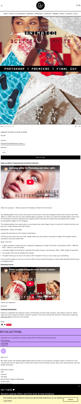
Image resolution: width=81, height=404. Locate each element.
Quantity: (4, 147)
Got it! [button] (70, 399)
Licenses (4, 374)
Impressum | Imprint (7, 369)
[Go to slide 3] (3, 126)
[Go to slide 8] (10, 126)
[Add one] (7, 151)
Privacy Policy (5, 381)
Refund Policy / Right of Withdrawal (12, 379)
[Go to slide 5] (6, 126)
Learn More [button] (7, 401)
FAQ (2, 372)
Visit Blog (4, 377)
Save (9, 325)
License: (3, 140)
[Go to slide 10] (13, 126)
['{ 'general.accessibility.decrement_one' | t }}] (1, 151)
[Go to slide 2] (2, 126)
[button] (77, 5)
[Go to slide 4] (5, 126)
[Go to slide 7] (9, 126)
